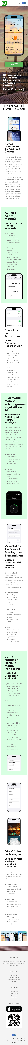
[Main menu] (19, 3)
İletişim (14, 981)
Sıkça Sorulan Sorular (14, 979)
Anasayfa (14, 975)
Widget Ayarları (14, 977)
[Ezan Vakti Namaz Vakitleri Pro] (4, 3)
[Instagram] (25, 3)
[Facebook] (23, 3)
